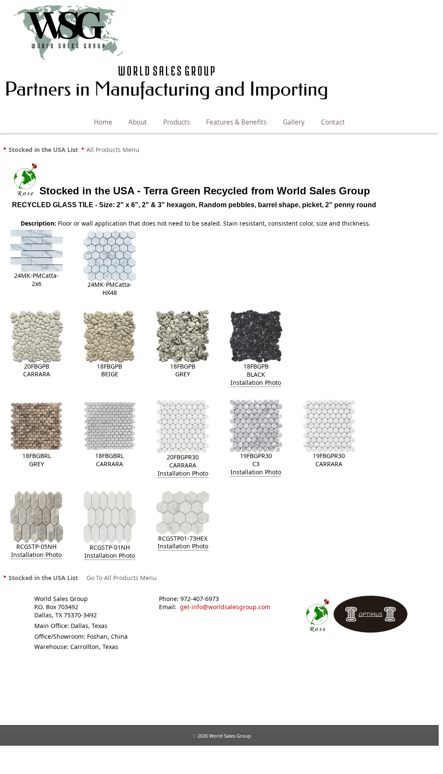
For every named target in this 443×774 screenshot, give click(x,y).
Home (103, 122)
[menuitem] (43, 149)
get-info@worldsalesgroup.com (225, 607)
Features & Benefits (236, 122)
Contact (333, 122)
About (138, 122)
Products (176, 122)
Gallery (294, 122)
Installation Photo (255, 382)
